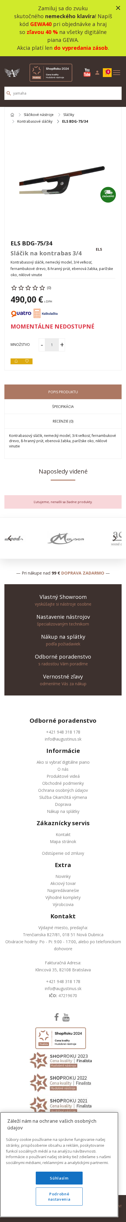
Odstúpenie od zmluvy (63, 853)
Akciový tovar (63, 883)
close (118, 7)
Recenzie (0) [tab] (63, 421)
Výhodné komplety (63, 897)
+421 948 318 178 (63, 732)
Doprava (63, 804)
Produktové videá (63, 776)
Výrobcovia (63, 904)
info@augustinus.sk (63, 739)
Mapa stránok (63, 841)
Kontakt (63, 834)
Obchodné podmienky (63, 783)
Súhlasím (59, 1178)
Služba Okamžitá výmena (63, 797)
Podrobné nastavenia (59, 1196)
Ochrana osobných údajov (63, 790)
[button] (11, 538)
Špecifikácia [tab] (63, 406)
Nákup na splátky (63, 811)
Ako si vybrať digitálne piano (63, 762)
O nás (63, 769)
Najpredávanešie (63, 890)
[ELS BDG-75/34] (63, 181)
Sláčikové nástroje (39, 115)
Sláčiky (68, 115)
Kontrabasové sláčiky (34, 121)
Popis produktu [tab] (63, 391)
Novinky (63, 876)
